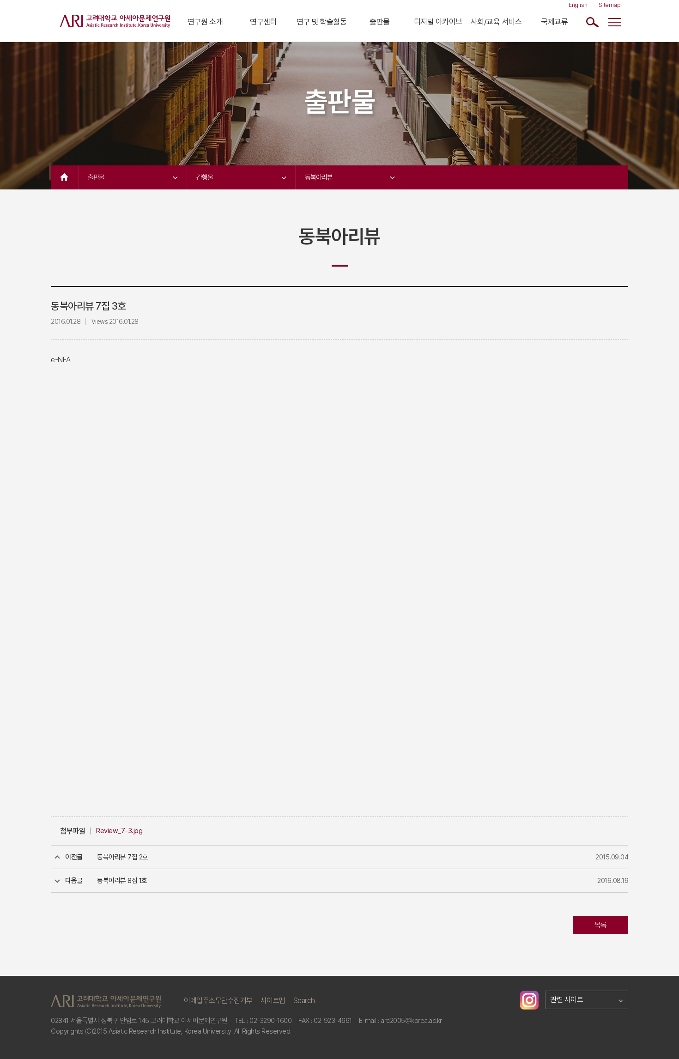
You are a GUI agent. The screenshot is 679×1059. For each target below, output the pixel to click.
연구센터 (263, 21)
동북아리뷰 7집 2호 (122, 857)
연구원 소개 (205, 21)
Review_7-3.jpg (119, 831)
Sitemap (610, 4)
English (578, 4)
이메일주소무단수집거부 (218, 1000)
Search (304, 1000)
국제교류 (554, 21)
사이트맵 (273, 1000)
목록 (600, 924)
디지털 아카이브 (438, 21)
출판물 (380, 21)
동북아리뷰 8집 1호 (122, 880)
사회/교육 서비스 (496, 21)
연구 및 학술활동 (322, 21)
